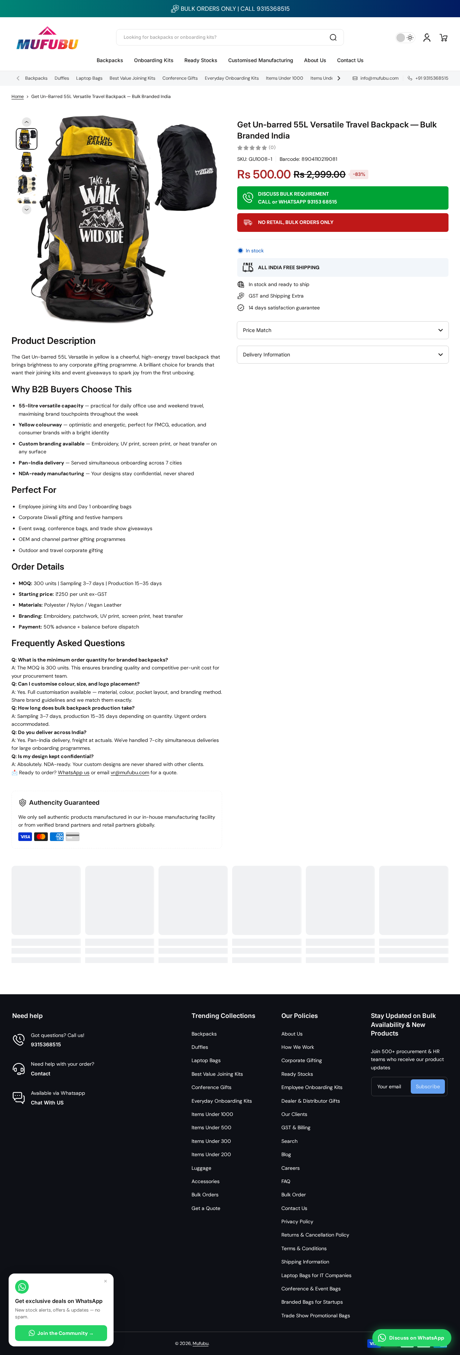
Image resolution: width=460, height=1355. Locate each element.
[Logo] (47, 37)
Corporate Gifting (301, 1060)
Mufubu (200, 1343)
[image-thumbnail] (26, 139)
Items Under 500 (328, 78)
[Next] (26, 209)
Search (289, 1141)
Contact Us (294, 1208)
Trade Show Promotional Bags (315, 1315)
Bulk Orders (205, 1194)
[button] (443, 38)
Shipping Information (305, 1261)
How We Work (297, 1047)
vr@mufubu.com (130, 772)
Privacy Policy (297, 1221)
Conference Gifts (180, 78)
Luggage (201, 1168)
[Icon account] (427, 37)
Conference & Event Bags (311, 1288)
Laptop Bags (89, 78)
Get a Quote (206, 1208)
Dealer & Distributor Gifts (310, 1101)
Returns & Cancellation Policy (315, 1235)
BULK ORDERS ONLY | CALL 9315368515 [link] (235, 9)
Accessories (206, 1181)
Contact (40, 1073)
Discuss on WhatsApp (416, 1338)
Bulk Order (293, 1194)
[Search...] (333, 37)
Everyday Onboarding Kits (232, 78)
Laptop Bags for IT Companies (316, 1275)
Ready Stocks (297, 1074)
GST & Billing (295, 1127)
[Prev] (26, 122)
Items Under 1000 (284, 78)
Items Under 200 (211, 1154)
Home (18, 96)
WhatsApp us (73, 772)
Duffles (62, 78)
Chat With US (47, 1102)
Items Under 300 (211, 1141)
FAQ (285, 1181)
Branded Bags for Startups (312, 1302)
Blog (286, 1154)
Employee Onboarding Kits (311, 1087)
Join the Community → (65, 1333)
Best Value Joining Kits (132, 78)
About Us (292, 1034)
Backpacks (36, 78)
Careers (290, 1168)
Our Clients (294, 1114)
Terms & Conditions (304, 1248)
